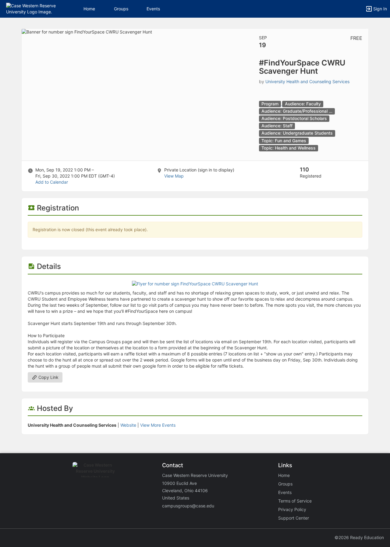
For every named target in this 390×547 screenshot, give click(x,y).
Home (284, 475)
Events (153, 8)
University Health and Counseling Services (307, 81)
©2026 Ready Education (359, 537)
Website (128, 425)
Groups (121, 8)
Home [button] (89, 8)
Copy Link (47, 377)
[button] (31, 8)
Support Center (293, 518)
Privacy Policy (292, 509)
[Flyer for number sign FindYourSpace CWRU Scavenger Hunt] (195, 283)
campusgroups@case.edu (188, 505)
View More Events (158, 425)
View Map (174, 175)
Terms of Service (295, 500)
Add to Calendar (51, 182)
